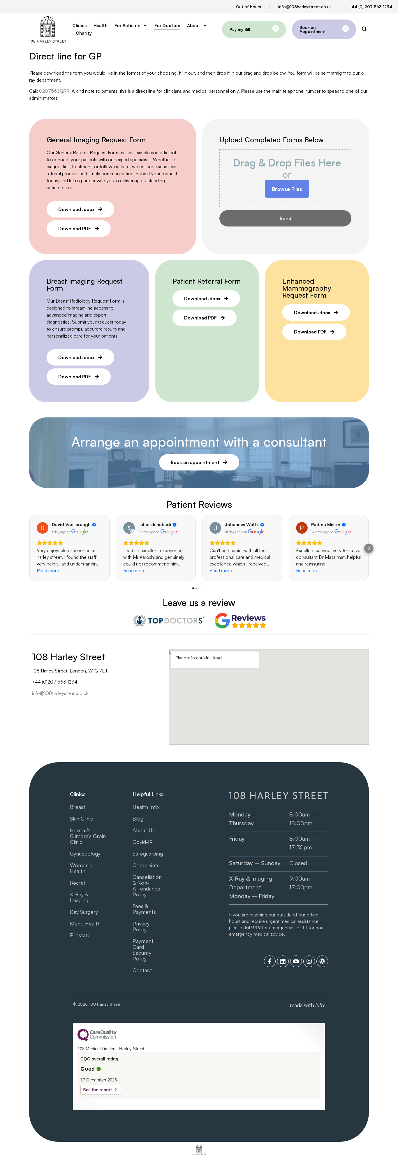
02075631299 (54, 91)
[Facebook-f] (270, 961)
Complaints (146, 865)
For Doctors (167, 25)
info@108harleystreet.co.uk (305, 6)
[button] (29, 548)
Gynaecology (85, 853)
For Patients (127, 25)
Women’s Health (81, 868)
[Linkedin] (283, 961)
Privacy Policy (141, 926)
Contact (142, 970)
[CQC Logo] (97, 1039)
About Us (144, 830)
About (193, 25)
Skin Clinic (81, 818)
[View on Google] (42, 528)
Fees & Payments (144, 909)
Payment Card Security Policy (143, 950)
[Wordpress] (322, 961)
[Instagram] (309, 961)
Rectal (77, 882)
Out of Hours (248, 6)
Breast (77, 807)
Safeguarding (148, 853)
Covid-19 (143, 842)
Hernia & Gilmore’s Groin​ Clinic (88, 836)
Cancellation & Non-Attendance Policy (147, 886)
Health (101, 25)
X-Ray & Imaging (79, 897)
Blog (138, 818)
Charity (84, 33)
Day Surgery (84, 912)
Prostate (80, 935)
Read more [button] (48, 570)
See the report (97, 1089)
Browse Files (287, 189)
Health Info (146, 807)
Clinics (79, 25)
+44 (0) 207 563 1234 (370, 6)
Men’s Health (85, 923)
